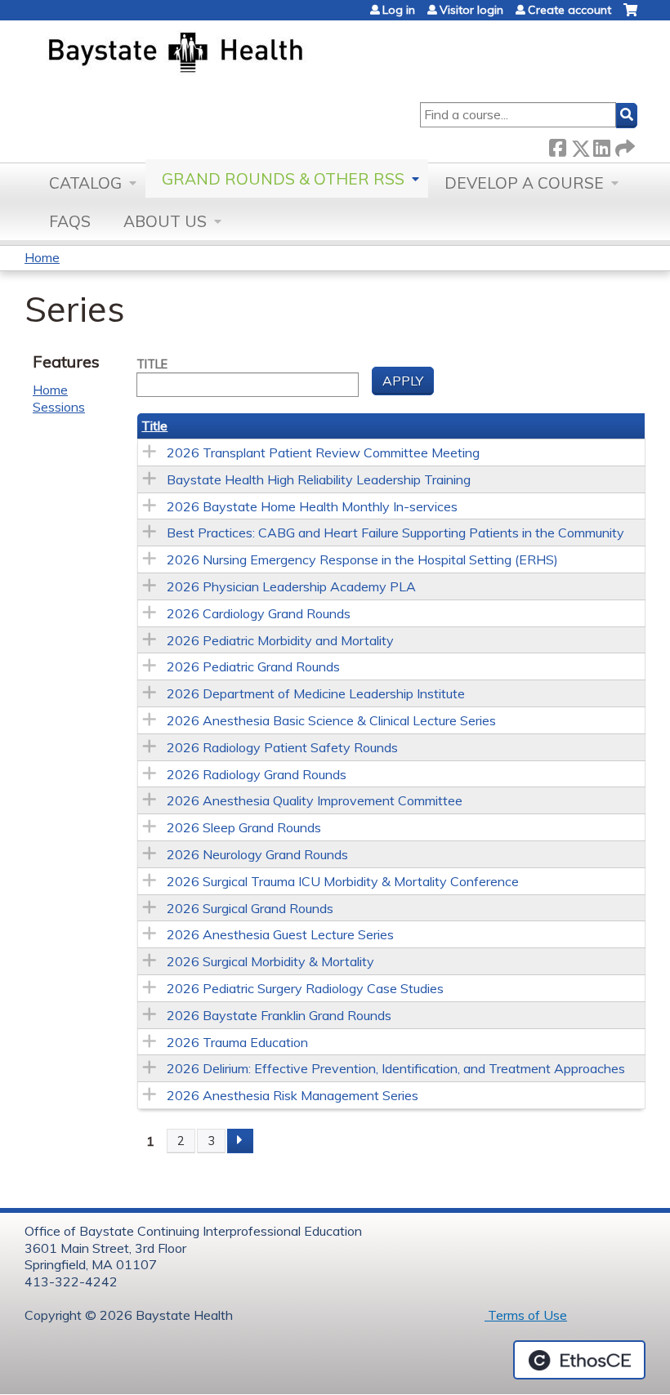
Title (152, 364)
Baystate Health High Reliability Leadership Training (319, 479)
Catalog (85, 183)
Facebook (557, 145)
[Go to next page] (240, 1141)
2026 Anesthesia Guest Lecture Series (280, 934)
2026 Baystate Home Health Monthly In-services (312, 506)
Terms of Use (526, 1315)
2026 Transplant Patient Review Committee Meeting (323, 452)
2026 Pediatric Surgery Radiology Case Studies (305, 988)
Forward (623, 145)
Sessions (59, 407)
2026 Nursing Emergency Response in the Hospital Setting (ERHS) (362, 559)
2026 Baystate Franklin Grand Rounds (279, 1015)
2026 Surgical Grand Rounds (250, 908)
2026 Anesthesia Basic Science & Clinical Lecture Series (331, 720)
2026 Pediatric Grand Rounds (253, 666)
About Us (165, 221)
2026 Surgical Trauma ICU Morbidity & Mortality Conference (343, 881)
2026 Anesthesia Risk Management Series (292, 1095)
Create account (569, 10)
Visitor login (471, 10)
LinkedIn (601, 145)
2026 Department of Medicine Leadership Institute (316, 693)
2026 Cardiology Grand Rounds (259, 613)
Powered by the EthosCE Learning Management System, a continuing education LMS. (579, 1359)
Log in (398, 10)
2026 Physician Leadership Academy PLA (291, 586)
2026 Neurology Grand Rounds (257, 854)
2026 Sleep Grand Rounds (244, 827)
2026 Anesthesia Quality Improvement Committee (314, 800)
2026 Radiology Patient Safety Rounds (282, 747)
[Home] (252, 53)
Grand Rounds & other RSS (283, 179)
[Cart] (630, 16)
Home (42, 257)
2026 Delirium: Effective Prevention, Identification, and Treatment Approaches (396, 1068)
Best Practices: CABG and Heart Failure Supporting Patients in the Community (395, 532)
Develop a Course (524, 183)
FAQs (70, 221)
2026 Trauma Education (237, 1042)
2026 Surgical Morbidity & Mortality (270, 961)
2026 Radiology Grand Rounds (256, 774)
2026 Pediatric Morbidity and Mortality (280, 640)
